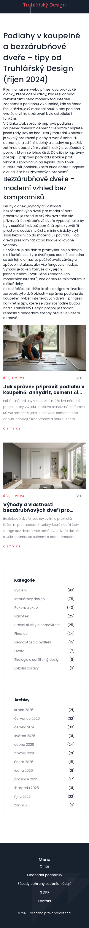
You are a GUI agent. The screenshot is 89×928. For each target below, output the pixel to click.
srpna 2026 (44, 709)
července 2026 (44, 718)
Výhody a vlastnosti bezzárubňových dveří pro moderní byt (36, 507)
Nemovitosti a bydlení (44, 642)
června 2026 (44, 727)
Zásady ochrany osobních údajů (44, 883)
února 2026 (44, 761)
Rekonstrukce (44, 607)
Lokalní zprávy (44, 668)
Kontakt (44, 901)
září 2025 (44, 805)
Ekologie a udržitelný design (44, 659)
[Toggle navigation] (35, 11)
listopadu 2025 (44, 787)
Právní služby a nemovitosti (44, 624)
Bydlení (44, 590)
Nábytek (44, 616)
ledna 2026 (44, 770)
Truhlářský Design (44, 5)
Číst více (12, 428)
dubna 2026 (44, 744)
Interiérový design (44, 598)
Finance (44, 633)
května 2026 (44, 735)
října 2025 (44, 796)
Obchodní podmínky (44, 875)
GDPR (44, 892)
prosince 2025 (44, 779)
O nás (44, 866)
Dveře (44, 650)
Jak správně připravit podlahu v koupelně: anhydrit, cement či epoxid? (44, 390)
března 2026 (44, 753)
